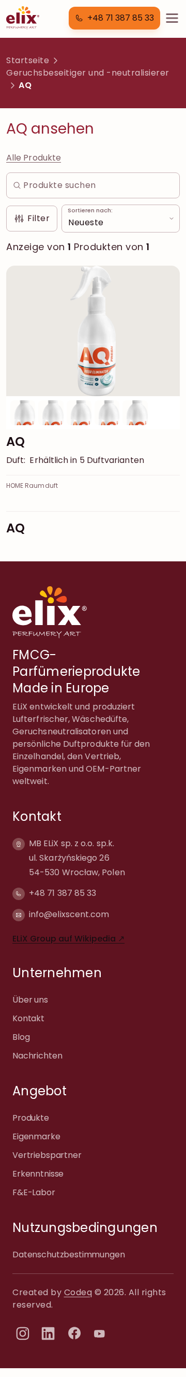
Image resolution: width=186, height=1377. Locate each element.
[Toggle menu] (172, 18)
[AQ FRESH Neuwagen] (107, 412)
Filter (38, 218)
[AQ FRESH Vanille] (134, 412)
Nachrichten (37, 1056)
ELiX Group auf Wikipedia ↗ (68, 939)
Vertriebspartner (47, 1155)
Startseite (27, 60)
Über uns (30, 1000)
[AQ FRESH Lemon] (79, 412)
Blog (20, 1037)
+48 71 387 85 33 (62, 893)
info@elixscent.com (69, 914)
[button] (114, 18)
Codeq (78, 1292)
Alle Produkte (33, 158)
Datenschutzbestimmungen (68, 1254)
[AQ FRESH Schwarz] (50, 412)
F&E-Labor (33, 1192)
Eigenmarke (36, 1136)
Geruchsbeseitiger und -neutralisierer (87, 73)
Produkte (30, 1118)
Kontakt (28, 1018)
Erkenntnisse (38, 1174)
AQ (15, 441)
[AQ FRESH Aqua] (93, 331)
